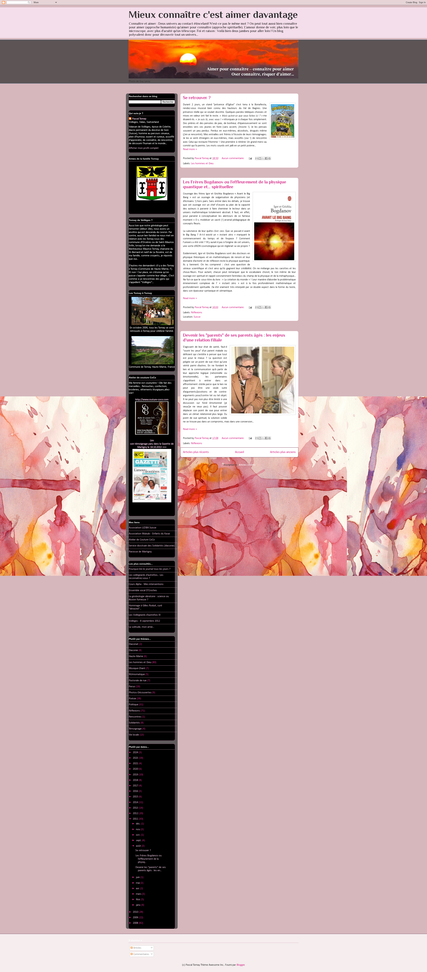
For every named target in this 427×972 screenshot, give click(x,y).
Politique (133, 704)
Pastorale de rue (137, 680)
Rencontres (135, 716)
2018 (136, 780)
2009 (136, 917)
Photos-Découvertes (140, 692)
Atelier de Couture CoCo (142, 539)
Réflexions (196, 312)
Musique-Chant (137, 668)
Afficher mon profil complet (144, 148)
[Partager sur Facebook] (266, 158)
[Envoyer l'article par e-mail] (250, 158)
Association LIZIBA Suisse (142, 527)
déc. (138, 823)
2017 (136, 785)
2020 (136, 769)
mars (139, 894)
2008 (136, 923)
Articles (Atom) (247, 465)
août (139, 846)
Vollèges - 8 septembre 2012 (144, 621)
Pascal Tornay (139, 118)
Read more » (190, 149)
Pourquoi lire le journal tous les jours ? (149, 569)
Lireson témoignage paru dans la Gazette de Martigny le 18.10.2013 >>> (152, 444)
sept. (139, 840)
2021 (136, 763)
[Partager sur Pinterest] (269, 158)
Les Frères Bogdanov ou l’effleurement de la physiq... (148, 858)
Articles (137, 948)
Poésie (132, 698)
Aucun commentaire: (233, 158)
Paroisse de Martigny (140, 551)
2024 (136, 752)
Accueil (239, 452)
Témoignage (135, 728)
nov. (138, 829)
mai (138, 883)
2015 (136, 796)
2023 (136, 758)
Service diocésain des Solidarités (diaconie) (152, 545)
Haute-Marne (136, 656)
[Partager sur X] (263, 158)
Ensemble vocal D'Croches (143, 590)
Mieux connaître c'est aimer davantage (213, 14)
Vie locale (134, 735)
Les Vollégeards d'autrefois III (144, 615)
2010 (136, 912)
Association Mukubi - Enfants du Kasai (149, 533)
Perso (132, 686)
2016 (136, 791)
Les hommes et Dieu (202, 163)
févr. (138, 899)
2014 (136, 802)
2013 (136, 808)
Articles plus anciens (283, 452)
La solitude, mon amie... (141, 627)
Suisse (197, 317)
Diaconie (133, 650)
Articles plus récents (196, 452)
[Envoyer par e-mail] (256, 158)
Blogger (241, 965)
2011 (136, 819)
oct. (138, 835)
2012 (136, 813)
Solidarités (134, 722)
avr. (138, 888)
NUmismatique (137, 674)
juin (138, 877)
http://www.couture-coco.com (151, 399)
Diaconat (133, 644)
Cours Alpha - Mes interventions (146, 584)
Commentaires (141, 954)
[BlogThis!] (260, 158)
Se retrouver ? (196, 97)
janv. (138, 905)
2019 (136, 774)
